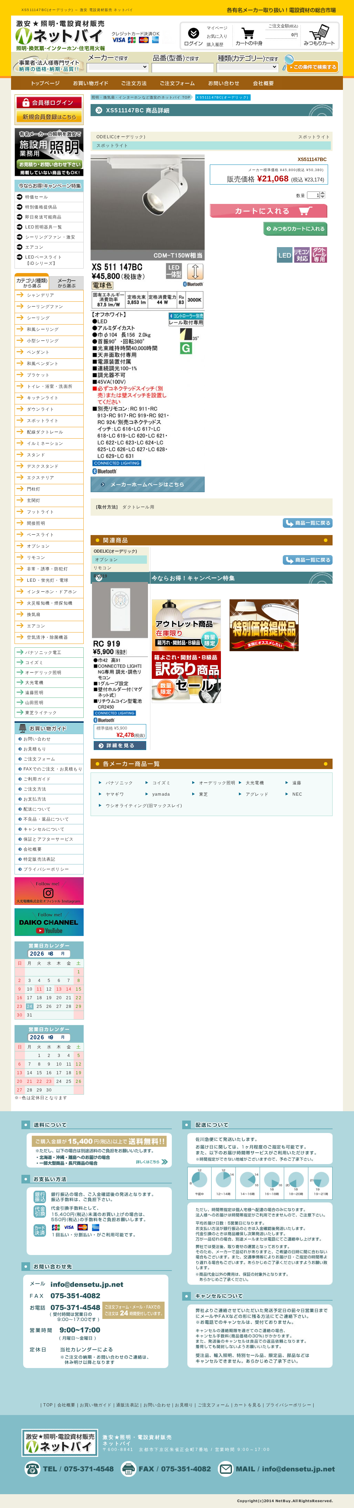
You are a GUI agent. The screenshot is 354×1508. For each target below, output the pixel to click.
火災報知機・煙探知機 (50, 603)
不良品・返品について (46, 819)
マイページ (217, 28)
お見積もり (35, 749)
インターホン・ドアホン (52, 591)
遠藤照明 (34, 692)
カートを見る (247, 1405)
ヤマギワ (115, 794)
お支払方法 (35, 799)
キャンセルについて (44, 829)
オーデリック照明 (217, 782)
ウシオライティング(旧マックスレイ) (144, 805)
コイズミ (161, 782)
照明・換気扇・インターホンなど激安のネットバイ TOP (141, 97)
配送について (37, 809)
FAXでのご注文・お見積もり (53, 769)
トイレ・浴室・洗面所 (50, 386)
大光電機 (255, 782)
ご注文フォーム (39, 759)
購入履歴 (215, 44)
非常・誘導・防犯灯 (47, 568)
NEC (297, 794)
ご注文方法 (35, 789)
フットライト (40, 511)
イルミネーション (45, 443)
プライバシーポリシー (46, 869)
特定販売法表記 (39, 859)
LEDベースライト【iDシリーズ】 (43, 260)
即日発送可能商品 (43, 217)
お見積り (184, 1405)
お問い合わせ (37, 739)
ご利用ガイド (37, 779)
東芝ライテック (41, 712)
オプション (38, 546)
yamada (161, 794)
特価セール (36, 197)
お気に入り (217, 36)
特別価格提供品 (41, 207)
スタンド (36, 454)
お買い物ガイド (96, 1405)
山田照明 (34, 702)
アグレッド (257, 794)
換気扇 (34, 614)
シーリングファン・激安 (50, 237)
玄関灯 (34, 500)
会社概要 (33, 849)
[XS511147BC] (148, 471)
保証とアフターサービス (49, 839)
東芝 (203, 794)
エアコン (34, 247)
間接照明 (36, 523)
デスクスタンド (43, 466)
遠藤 (296, 782)
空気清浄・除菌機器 (47, 637)
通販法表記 (127, 1405)
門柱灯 (34, 489)
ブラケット (38, 375)
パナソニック (119, 782)
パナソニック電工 (43, 652)
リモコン (36, 557)
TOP (48, 1405)
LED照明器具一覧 (43, 227)
